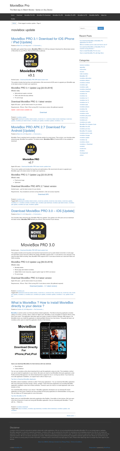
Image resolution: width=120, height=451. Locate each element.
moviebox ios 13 (84, 102)
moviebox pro (20, 291)
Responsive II (93, 447)
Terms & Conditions (76, 442)
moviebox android (24, 203)
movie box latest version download (56, 119)
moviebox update (21, 117)
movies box (83, 148)
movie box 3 (41, 292)
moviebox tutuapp (85, 135)
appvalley (82, 67)
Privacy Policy (65, 442)
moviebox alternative (85, 78)
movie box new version (55, 201)
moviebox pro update (38, 120)
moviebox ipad (84, 104)
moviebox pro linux (85, 129)
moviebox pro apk (23, 204)
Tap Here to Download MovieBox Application (23, 379)
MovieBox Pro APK (70, 15)
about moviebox (22, 408)
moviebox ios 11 (84, 98)
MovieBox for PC (82, 15)
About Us (103, 15)
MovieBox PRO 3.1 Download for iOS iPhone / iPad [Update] (42, 40)
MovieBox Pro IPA (58, 15)
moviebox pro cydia (85, 122)
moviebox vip (83, 140)
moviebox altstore (85, 80)
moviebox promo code (86, 133)
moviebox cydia (84, 87)
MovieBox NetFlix (94, 15)
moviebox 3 (21, 294)
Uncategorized (84, 153)
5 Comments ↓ (37, 214)
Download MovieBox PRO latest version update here (36, 166)
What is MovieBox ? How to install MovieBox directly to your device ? (42, 304)
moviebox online (84, 113)
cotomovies (83, 69)
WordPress (107, 447)
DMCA (46, 442)
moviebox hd (83, 93)
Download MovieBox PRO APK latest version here (34, 79)
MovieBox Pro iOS (30, 15)
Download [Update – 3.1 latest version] (43, 286)
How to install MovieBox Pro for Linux (90, 51)
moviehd (82, 146)
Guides (13, 19)
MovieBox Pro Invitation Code (88, 124)
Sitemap (51, 442)
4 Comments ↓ (37, 134)
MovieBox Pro (19, 5)
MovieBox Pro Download (44, 15)
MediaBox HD (83, 76)
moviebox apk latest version (60, 203)
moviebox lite (83, 109)
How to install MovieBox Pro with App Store (92, 53)
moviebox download (22, 407)
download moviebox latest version (27, 119)
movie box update (67, 201)
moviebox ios (83, 96)
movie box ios (58, 292)
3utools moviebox (85, 65)
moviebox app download (34, 408)
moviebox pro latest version (23, 120)
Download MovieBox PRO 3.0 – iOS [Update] (42, 210)
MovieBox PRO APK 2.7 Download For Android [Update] (38, 129)
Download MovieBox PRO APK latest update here (34, 250)
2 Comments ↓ (37, 45)
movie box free (50, 292)
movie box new (67, 292)
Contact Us (58, 442)
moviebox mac (84, 111)
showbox (82, 151)
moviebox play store (85, 115)
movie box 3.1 (42, 119)
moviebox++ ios (59, 120)
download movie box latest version (28, 292)
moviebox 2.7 (15, 203)
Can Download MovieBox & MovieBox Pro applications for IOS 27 (91, 41)
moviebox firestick (85, 91)
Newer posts (71, 416)
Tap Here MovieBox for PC (18, 396)
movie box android (43, 201)
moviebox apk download (45, 203)
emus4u (82, 71)
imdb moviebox (84, 74)
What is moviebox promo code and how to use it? (93, 44)
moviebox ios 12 (84, 100)
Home (12, 15)
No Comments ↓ (39, 309)
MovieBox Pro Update (86, 131)
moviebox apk (21, 199)
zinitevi (82, 155)
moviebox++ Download (86, 144)
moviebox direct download (49, 408)
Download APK (43, 194)
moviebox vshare (84, 142)
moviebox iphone (84, 107)
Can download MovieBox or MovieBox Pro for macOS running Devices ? (92, 47)
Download (19, 15)
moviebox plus (84, 118)
